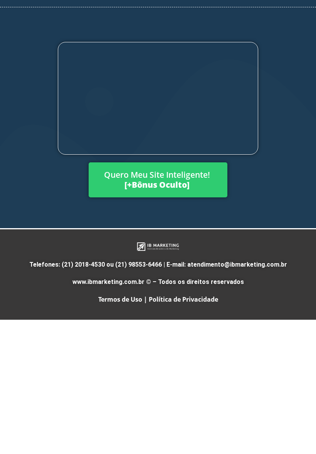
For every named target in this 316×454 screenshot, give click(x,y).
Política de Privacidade (183, 299)
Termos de (113, 299)
